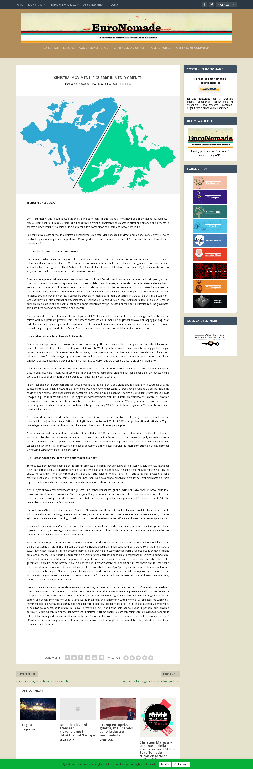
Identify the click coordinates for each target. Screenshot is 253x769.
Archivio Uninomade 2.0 (63, 4)
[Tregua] (38, 709)
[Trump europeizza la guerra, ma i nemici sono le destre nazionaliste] (118, 709)
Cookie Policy (181, 764)
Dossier (115, 4)
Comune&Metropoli (94, 48)
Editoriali (51, 48)
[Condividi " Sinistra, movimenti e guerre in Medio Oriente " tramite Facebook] (67, 657)
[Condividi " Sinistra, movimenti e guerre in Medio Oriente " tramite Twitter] (74, 657)
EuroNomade (34, 4)
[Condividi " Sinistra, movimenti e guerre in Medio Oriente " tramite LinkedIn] (87, 657)
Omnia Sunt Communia (193, 48)
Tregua (26, 724)
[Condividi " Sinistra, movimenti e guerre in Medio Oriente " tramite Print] (101, 657)
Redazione (83, 83)
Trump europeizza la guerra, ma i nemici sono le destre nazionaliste (117, 729)
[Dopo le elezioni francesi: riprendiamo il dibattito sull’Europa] (78, 709)
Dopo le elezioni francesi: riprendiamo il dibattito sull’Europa (77, 729)
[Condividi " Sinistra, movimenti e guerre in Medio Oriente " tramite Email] (94, 657)
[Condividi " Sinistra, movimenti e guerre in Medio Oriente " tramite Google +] (80, 657)
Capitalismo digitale (129, 48)
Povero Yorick (160, 48)
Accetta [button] (165, 764)
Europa (68, 48)
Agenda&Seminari (93, 4)
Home (19, 4)
